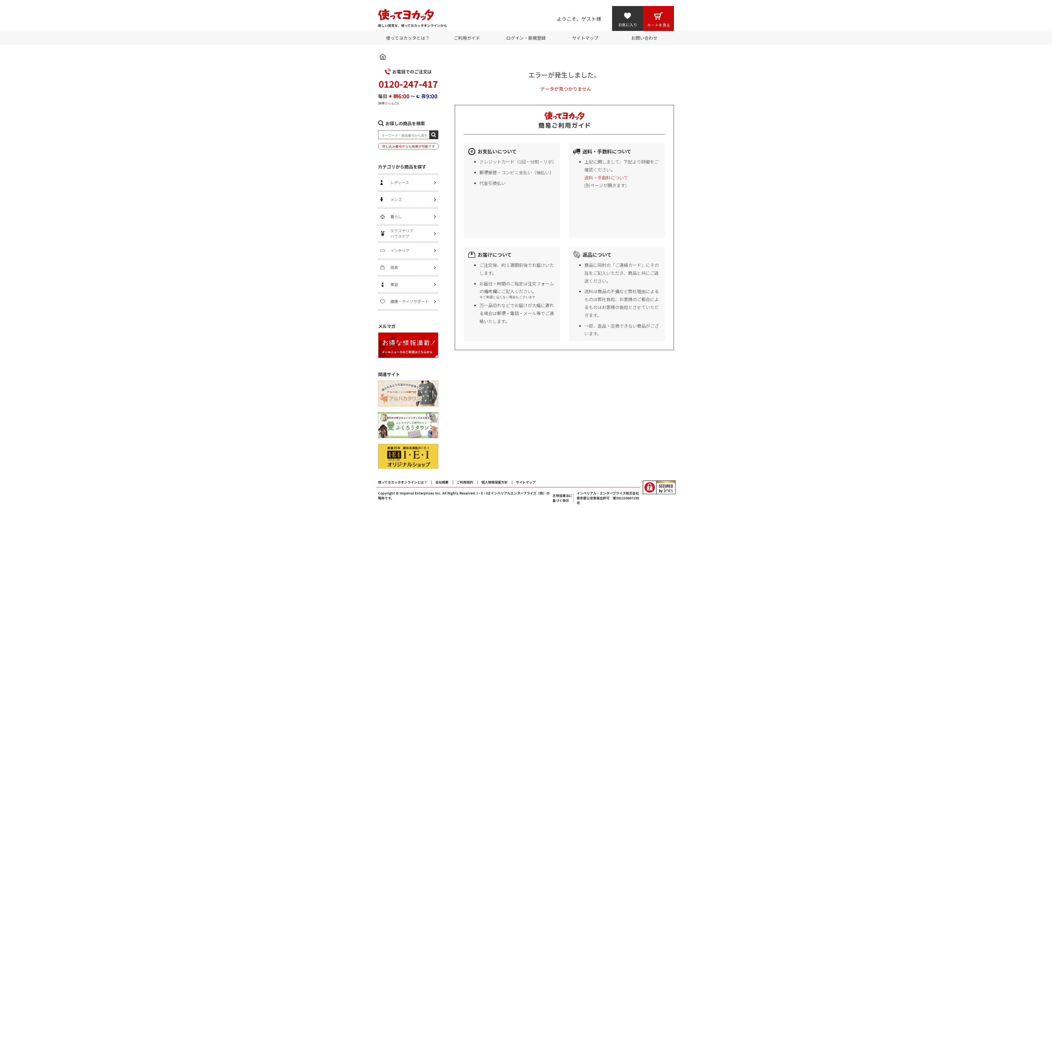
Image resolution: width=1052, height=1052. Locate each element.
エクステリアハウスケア (401, 233)
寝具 (394, 267)
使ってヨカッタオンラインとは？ (402, 482)
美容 (394, 284)
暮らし (396, 216)
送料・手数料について (606, 177)
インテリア (400, 250)
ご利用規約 (465, 482)
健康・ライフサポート (409, 301)
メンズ (396, 199)
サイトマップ (526, 482)
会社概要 (441, 482)
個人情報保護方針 (494, 482)
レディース (399, 182)
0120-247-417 (408, 83)
